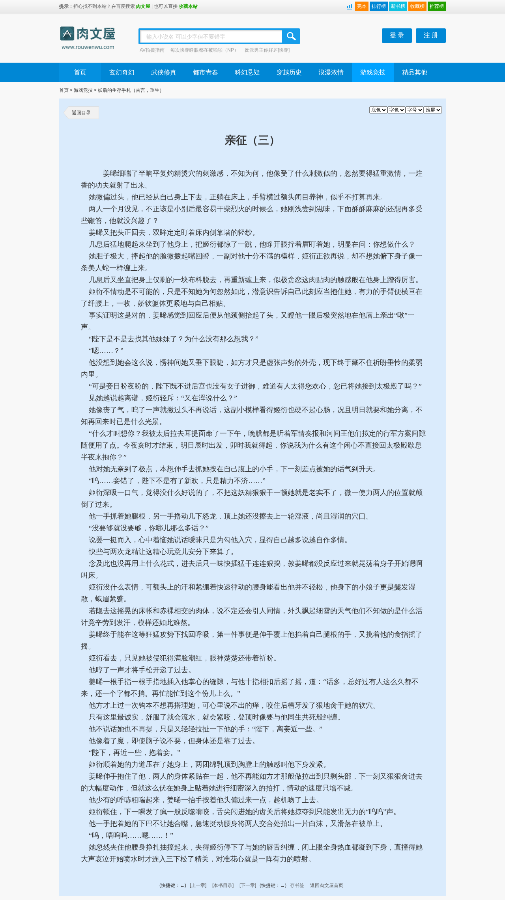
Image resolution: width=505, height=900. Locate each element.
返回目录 (81, 112)
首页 (80, 72)
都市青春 (205, 72)
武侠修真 (163, 72)
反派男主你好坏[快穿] (267, 50)
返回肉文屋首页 (326, 885)
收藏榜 (417, 6)
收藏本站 (188, 6)
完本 (362, 6)
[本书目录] (223, 885)
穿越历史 (289, 72)
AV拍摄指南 (152, 50)
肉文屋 (143, 6)
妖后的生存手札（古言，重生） (131, 90)
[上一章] (198, 885)
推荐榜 (437, 6)
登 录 (397, 35)
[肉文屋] (88, 39)
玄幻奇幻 (122, 72)
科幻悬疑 (247, 72)
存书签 (297, 885)
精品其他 (414, 72)
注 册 (431, 35)
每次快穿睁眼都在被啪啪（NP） (204, 50)
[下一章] (247, 885)
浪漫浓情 (331, 72)
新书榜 (398, 6)
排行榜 (379, 6)
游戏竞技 (372, 72)
